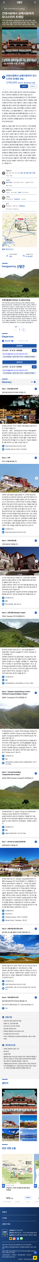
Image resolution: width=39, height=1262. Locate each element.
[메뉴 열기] (4, 2)
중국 (12, 249)
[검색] (35, 2)
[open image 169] (10, 1135)
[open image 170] (28, 1135)
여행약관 (14, 1255)
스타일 (4, 1218)
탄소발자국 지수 (29, 254)
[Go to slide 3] (19, 68)
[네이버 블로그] (21, 1238)
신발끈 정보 (6, 1224)
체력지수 (9, 190)
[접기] (36, 389)
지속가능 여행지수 (13, 254)
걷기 (7, 204)
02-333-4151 (18, 1230)
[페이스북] (17, 1238)
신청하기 (24, 86)
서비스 (8, 197)
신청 (34, 350)
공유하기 (32, 86)
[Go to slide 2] (17, 68)
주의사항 (29, 1255)
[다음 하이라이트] (23, 329)
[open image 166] (19, 1101)
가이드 (8, 180)
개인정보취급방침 (6, 1255)
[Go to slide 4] (20, 68)
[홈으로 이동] (19, 2)
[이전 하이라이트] (15, 329)
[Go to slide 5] (22, 68)
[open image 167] (10, 1121)
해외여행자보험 (21, 1255)
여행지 (4, 1212)
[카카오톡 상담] (10, 1238)
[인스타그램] (14, 1238)
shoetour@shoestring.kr (8, 1257)
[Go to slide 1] (15, 68)
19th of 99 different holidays (14, 9)
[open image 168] (28, 1121)
